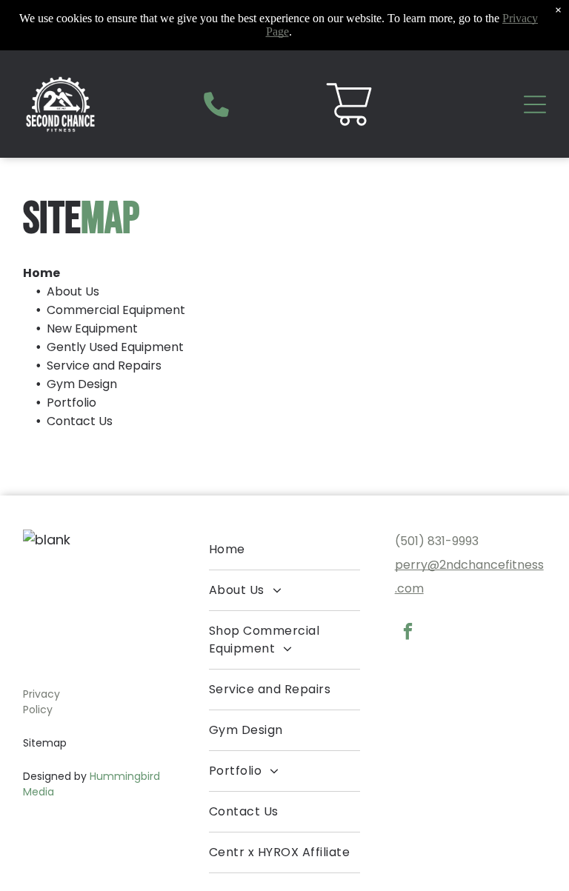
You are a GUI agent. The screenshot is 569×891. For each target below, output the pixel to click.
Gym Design (82, 384)
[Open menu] (535, 104)
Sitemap (45, 742)
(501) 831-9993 (437, 541)
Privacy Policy (41, 702)
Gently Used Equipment (115, 347)
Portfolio (71, 402)
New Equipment (92, 328)
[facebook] (408, 633)
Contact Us (80, 421)
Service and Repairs (104, 365)
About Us (73, 291)
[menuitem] (284, 550)
